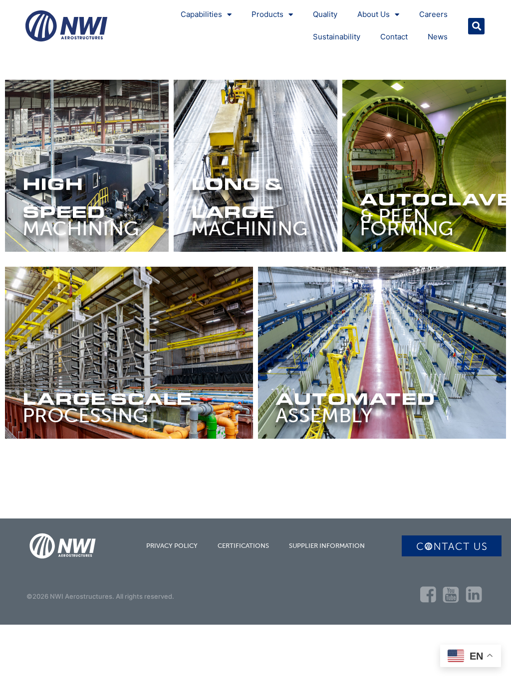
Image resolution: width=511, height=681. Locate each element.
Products (267, 14)
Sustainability (336, 36)
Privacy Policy (172, 545)
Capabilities (201, 14)
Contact (394, 36)
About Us (373, 14)
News (438, 36)
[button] (476, 26)
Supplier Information (327, 545)
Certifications (243, 545)
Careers (433, 14)
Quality (325, 14)
